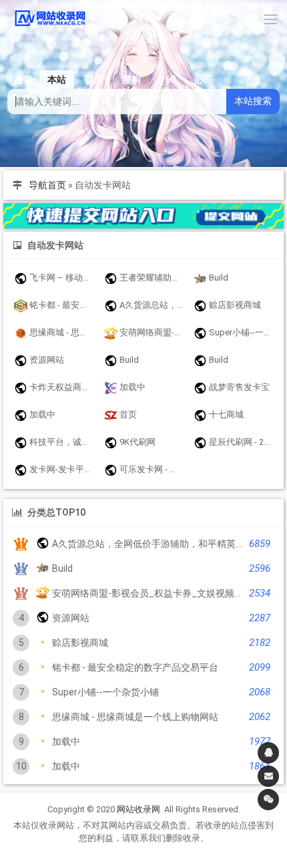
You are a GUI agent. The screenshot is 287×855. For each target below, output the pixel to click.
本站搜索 (253, 101)
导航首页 (47, 185)
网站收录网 (138, 809)
